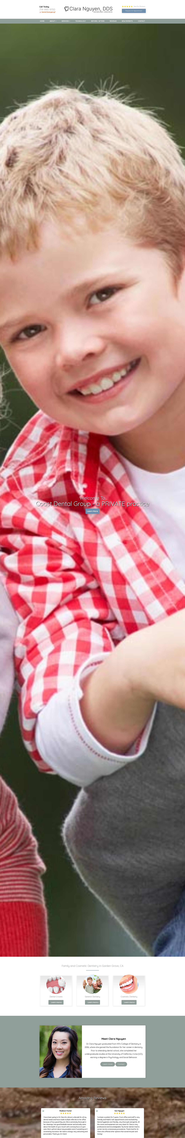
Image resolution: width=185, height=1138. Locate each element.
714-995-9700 (47, 9)
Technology (80, 21)
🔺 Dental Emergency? (47, 12)
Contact (141, 21)
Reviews (113, 21)
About (52, 21)
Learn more (56, 1002)
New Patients (127, 21)
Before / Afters (97, 21)
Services (65, 21)
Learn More (92, 511)
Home (42, 21)
